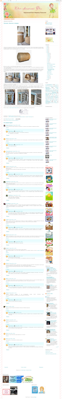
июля (48, 59)
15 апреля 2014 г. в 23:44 (12, 219)
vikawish (7, 248)
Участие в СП (48, 100)
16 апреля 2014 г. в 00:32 (19, 227)
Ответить (7, 127)
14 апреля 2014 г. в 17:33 (19, 131)
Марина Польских (11, 131)
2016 (47, 49)
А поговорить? (49, 84)
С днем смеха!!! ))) (50, 74)
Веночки (52, 86)
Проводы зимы (52, 285)
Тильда (56, 99)
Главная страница (23, 367)
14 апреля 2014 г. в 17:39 (19, 158)
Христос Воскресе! (50, 65)
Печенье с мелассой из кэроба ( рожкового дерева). (53, 340)
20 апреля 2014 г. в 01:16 (19, 271)
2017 (47, 48)
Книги (52, 94)
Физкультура (55, 100)
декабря (48, 53)
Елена (7, 333)
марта (48, 75)
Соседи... (51, 155)
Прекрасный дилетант (50, 303)
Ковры (56, 94)
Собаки (47, 99)
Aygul (7, 306)
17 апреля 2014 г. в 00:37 (19, 241)
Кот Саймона (52, 95)
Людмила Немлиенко (9, 125)
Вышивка (56, 86)
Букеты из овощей (48, 86)
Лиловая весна (49, 71)
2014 (47, 52)
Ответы (8, 129)
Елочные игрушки (49, 92)
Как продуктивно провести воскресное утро (53, 331)
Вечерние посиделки (50, 267)
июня (48, 60)
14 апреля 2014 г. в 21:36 (14, 181)
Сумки (53, 99)
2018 (47, 47)
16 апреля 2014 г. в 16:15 (12, 234)
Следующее (6, 367)
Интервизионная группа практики (51, 278)
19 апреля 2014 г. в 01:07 (12, 263)
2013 (47, 79)
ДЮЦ (57, 91)
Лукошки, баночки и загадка (51, 66)
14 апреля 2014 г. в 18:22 (12, 166)
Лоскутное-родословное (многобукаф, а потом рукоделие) (50, 70)
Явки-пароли (52, 102)
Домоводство (54, 91)
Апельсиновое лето (9, 151)
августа (48, 58)
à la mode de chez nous (50, 338)
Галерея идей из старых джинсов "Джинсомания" (53, 137)
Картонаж (47, 94)
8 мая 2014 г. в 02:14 (18, 312)
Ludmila (7, 219)
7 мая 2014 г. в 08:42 (11, 306)
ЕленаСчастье (8, 181)
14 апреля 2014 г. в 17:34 (19, 144)
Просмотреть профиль (49, 24)
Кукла (46, 96)
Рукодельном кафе (22, 116)
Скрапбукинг (51, 98)
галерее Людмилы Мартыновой (13, 107)
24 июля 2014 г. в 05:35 (11, 338)
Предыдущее (41, 367)
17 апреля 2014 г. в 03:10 (16, 195)
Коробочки (47, 95)
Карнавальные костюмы (53, 93)
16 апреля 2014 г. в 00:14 (19, 211)
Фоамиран (48, 101)
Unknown (7, 138)
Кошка (56, 95)
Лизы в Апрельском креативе (13, 116)
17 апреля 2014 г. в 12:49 (12, 248)
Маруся (7, 278)
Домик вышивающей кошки (51, 329)
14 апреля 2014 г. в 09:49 (16, 125)
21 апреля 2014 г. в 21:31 (12, 278)
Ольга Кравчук (8, 203)
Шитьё (47, 102)
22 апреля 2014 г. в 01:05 (19, 285)
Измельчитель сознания (49, 352)
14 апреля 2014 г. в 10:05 (12, 138)
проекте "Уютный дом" (29, 116)
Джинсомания (48, 90)
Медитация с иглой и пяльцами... (52, 320)
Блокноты (56, 85)
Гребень (56, 89)
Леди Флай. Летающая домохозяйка (51, 353)
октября (48, 55)
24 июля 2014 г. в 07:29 (18, 344)
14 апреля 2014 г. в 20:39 (19, 174)
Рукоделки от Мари (50, 293)
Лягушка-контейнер (50, 67)
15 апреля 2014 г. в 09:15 (19, 189)
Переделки (16, 120)
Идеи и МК (47, 93)
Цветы (55, 101)
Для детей (52, 90)
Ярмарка (56, 102)
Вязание (10, 120)
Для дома (13, 120)
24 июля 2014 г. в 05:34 (11, 333)
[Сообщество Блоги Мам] (41, 393)
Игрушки (54, 92)
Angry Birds (47, 103)
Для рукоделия (49, 91)
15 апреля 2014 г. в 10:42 (14, 203)
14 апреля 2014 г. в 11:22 (16, 151)
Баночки (7, 120)
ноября (48, 54)
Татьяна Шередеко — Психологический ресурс (50, 277)
